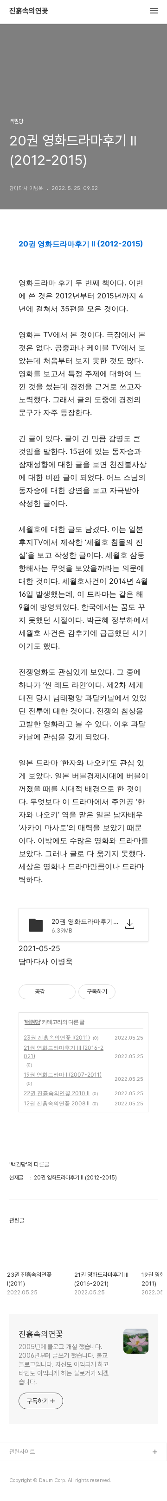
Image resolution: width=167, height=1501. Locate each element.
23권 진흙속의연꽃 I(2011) (57, 1037)
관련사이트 (22, 1451)
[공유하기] (53, 992)
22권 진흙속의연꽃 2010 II (57, 1093)
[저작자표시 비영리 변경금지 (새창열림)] (128, 992)
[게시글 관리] (65, 992)
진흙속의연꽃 (28, 11)
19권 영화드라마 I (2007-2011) (63, 1074)
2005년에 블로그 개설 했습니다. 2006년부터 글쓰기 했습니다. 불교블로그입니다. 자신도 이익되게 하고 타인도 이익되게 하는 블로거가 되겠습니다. (64, 1364)
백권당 (32, 1021)
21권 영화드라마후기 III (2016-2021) (63, 1052)
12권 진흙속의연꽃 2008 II (57, 1103)
